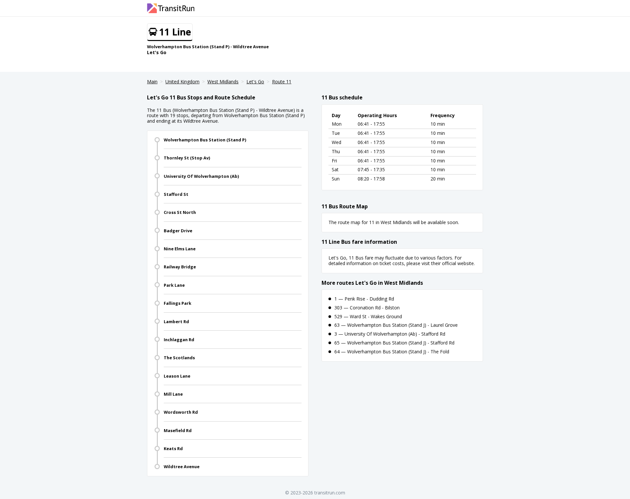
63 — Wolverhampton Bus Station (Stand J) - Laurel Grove (396, 325)
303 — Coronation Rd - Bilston (367, 307)
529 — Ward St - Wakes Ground (368, 316)
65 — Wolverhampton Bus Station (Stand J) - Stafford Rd (394, 343)
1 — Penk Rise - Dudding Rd (364, 299)
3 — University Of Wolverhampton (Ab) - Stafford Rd (389, 334)
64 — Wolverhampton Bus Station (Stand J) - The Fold (391, 351)
